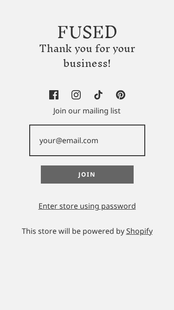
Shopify (139, 231)
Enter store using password (87, 206)
